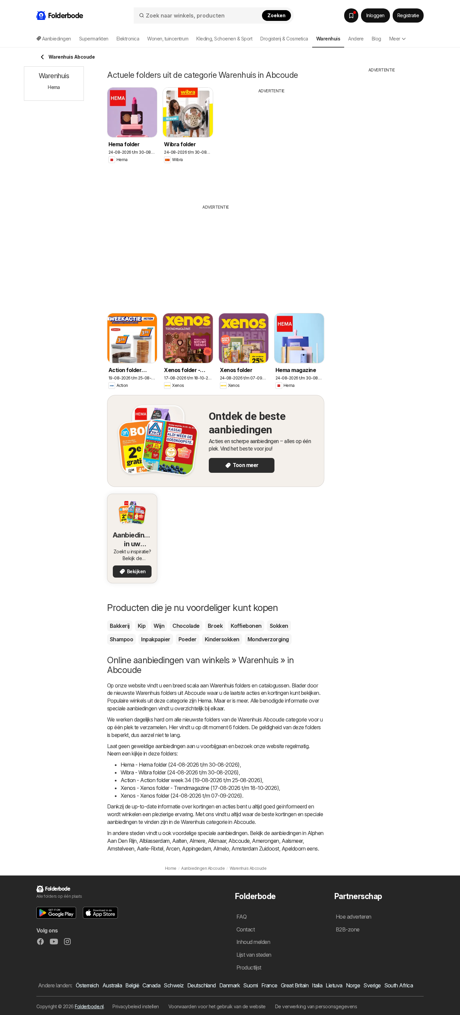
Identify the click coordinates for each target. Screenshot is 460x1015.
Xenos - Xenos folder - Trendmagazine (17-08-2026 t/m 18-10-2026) (200, 788)
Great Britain (294, 985)
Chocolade (185, 625)
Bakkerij (120, 625)
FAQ (241, 916)
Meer (394, 38)
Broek (215, 625)
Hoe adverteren (353, 916)
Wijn (159, 625)
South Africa (398, 985)
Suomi (250, 985)
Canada (151, 985)
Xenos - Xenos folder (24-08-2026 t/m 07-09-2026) (181, 795)
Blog (376, 38)
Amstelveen (120, 848)
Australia (112, 985)
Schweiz (174, 985)
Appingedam (196, 848)
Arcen (172, 848)
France (269, 985)
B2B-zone (348, 929)
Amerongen (265, 840)
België (132, 985)
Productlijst (248, 967)
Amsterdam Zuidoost (255, 848)
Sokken (279, 625)
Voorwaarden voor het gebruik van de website (217, 1006)
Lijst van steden (253, 954)
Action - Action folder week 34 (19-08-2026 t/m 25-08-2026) (191, 780)
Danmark (229, 985)
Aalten (179, 840)
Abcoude (239, 840)
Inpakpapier (155, 639)
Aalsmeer (292, 840)
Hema (204, 700)
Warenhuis (222, 685)
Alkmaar (217, 840)
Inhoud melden (253, 942)
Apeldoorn (293, 848)
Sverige (372, 985)
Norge (353, 985)
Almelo (221, 848)
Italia (317, 985)
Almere (197, 840)
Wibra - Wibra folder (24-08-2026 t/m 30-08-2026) (180, 772)
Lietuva (334, 985)
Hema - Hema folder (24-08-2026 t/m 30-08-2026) (180, 764)
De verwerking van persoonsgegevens (316, 1006)
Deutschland (201, 985)
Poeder (187, 639)
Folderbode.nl (89, 1006)
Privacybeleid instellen (135, 1006)
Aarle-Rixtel (150, 848)
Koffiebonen (246, 625)
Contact (245, 929)
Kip (141, 625)
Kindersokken (222, 639)
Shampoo (121, 639)
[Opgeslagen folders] (351, 15)
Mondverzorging (268, 639)
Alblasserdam (154, 840)
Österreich (87, 985)
